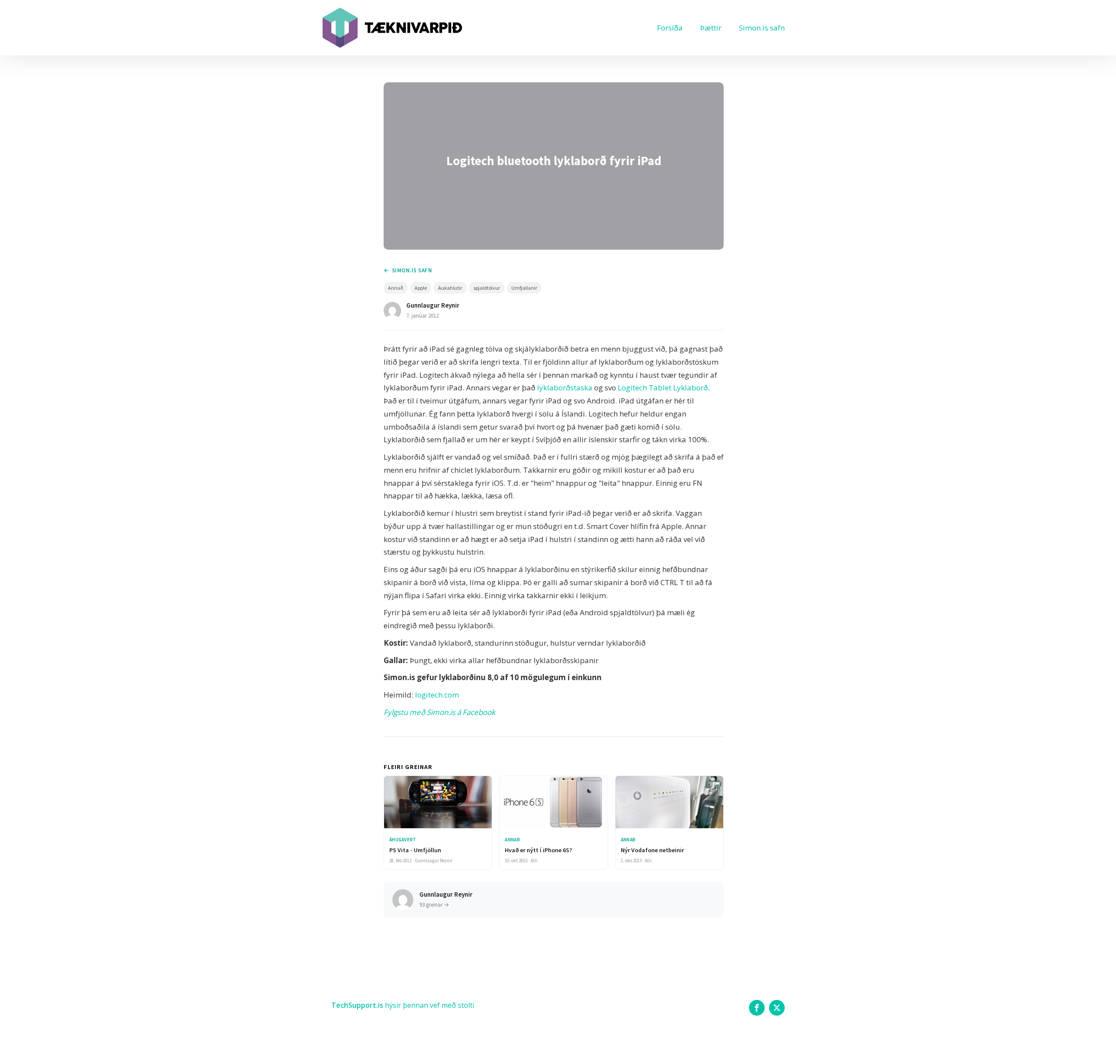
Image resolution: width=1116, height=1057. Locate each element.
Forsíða (670, 28)
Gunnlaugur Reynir (432, 305)
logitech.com (437, 695)
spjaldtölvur (486, 288)
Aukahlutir (450, 288)
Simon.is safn (762, 28)
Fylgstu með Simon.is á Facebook (439, 712)
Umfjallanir (524, 288)
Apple (421, 288)
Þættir (710, 28)
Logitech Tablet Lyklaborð (663, 388)
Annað (395, 288)
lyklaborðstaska (564, 388)
